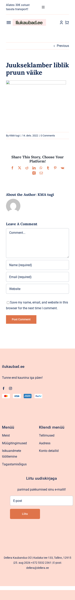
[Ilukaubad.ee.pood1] (29, 20)
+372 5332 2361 (41, 562)
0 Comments (48, 135)
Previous (63, 46)
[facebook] (3, 388)
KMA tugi (14, 135)
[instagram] (10, 388)
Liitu (25, 513)
